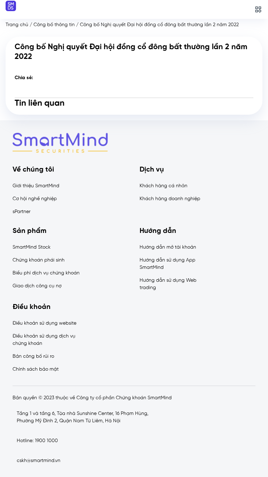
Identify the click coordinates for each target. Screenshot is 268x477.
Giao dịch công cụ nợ (37, 286)
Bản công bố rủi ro (33, 356)
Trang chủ (17, 25)
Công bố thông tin (54, 25)
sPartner (21, 211)
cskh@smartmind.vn (38, 460)
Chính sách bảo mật (36, 369)
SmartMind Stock (32, 247)
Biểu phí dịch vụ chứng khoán (46, 273)
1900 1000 (46, 441)
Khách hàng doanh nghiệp (170, 199)
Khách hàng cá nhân (163, 186)
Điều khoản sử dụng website (44, 323)
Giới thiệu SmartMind (36, 186)
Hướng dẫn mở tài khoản (168, 247)
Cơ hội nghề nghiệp (35, 199)
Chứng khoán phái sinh (39, 260)
